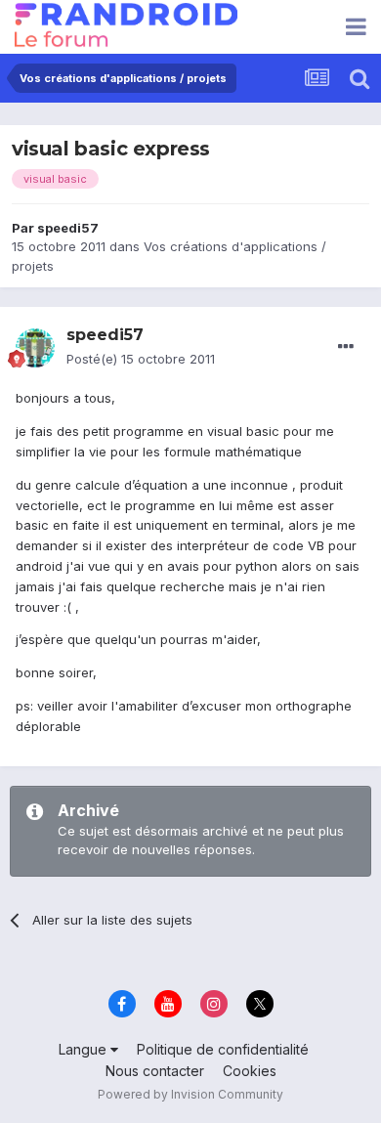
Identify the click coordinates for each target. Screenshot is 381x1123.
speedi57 (68, 228)
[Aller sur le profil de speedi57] (35, 347)
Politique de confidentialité (223, 1049)
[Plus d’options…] (345, 347)
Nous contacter (155, 1070)
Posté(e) (140, 359)
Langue (84, 1049)
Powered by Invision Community (190, 1094)
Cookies (249, 1070)
